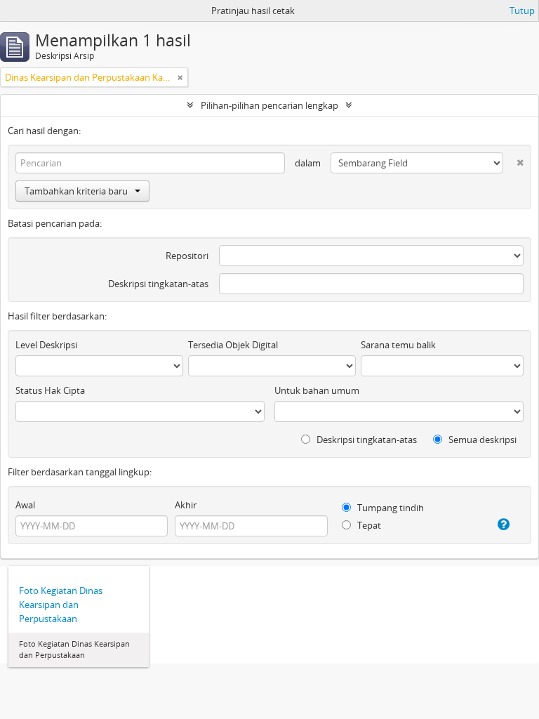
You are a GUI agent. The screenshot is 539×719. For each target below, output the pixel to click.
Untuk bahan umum (316, 390)
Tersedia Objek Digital (233, 344)
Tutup (522, 10)
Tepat (368, 525)
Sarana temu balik (398, 344)
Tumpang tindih (389, 507)
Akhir (186, 505)
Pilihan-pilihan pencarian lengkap (269, 105)
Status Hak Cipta (50, 390)
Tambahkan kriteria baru (76, 191)
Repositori (187, 255)
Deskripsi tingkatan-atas (158, 283)
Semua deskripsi (481, 439)
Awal (25, 505)
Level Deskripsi (46, 344)
